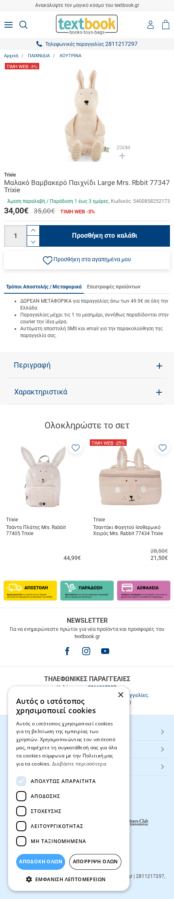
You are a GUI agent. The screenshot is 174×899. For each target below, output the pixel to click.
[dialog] (68, 788)
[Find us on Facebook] (67, 651)
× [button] (120, 695)
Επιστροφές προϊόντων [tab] (113, 287)
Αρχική (11, 55)
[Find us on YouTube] (105, 651)
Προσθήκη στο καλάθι (104, 235)
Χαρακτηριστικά (40, 392)
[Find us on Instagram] (86, 651)
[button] (87, 260)
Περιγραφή (32, 365)
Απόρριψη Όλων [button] (95, 861)
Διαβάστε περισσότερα (79, 763)
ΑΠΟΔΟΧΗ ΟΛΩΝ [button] (40, 861)
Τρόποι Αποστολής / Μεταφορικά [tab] (44, 287)
